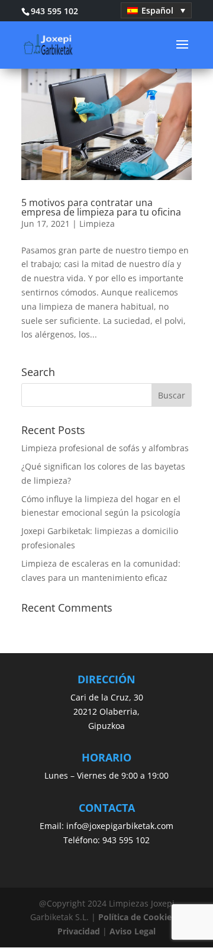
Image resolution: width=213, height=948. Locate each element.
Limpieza (97, 223)
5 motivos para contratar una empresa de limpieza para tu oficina (101, 207)
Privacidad (78, 931)
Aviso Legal (132, 931)
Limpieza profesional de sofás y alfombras (105, 448)
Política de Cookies (137, 917)
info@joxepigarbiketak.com (119, 825)
